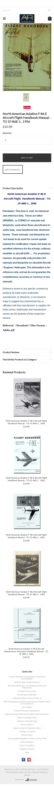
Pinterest (29, 759)
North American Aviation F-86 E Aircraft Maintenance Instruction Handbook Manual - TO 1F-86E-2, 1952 (26, 651)
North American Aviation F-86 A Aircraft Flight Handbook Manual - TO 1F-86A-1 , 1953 (26, 593)
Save (28, 107)
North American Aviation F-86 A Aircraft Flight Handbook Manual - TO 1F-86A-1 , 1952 (26, 536)
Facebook (23, 759)
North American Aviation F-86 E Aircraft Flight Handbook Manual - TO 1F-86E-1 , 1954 (26, 479)
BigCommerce (32, 779)
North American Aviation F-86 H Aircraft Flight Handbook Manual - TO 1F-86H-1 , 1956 (26, 422)
